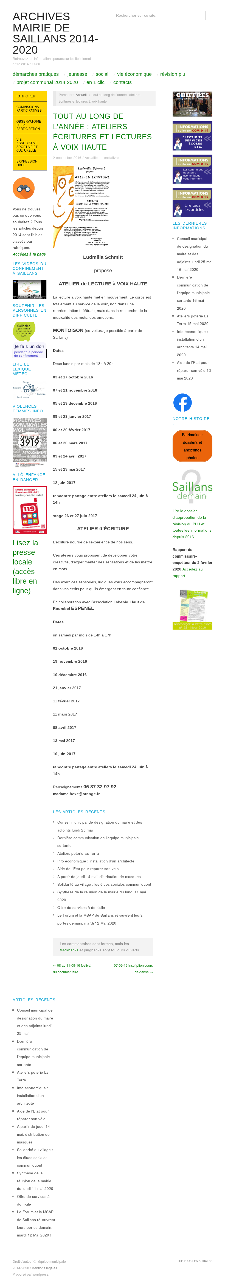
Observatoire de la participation (28, 125)
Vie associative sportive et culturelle (27, 145)
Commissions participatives (29, 109)
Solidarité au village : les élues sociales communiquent (104, 884)
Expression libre (26, 163)
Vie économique (134, 74)
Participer (25, 96)
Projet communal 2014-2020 (47, 82)
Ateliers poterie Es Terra (78, 853)
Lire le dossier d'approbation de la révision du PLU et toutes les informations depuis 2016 (192, 523)
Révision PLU (172, 74)
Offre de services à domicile (81, 907)
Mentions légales (44, 1267)
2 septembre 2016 (67, 157)
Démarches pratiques (36, 74)
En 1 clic (95, 82)
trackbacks (69, 949)
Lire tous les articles (194, 1261)
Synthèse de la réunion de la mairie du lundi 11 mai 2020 (35, 1180)
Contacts (122, 82)
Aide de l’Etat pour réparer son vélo (88, 868)
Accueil (81, 94)
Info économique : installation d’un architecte (95, 861)
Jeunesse (77, 74)
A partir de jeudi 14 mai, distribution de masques (99, 876)
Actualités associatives (102, 157)
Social (102, 74)
